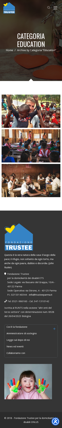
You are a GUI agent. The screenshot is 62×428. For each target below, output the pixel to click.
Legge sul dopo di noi (18, 339)
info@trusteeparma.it (40, 294)
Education (31, 118)
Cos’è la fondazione (17, 326)
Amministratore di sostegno (22, 333)
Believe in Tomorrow (31, 113)
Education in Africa (31, 148)
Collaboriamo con (16, 353)
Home (9, 50)
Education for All (31, 182)
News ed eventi (15, 346)
